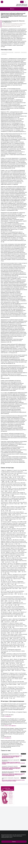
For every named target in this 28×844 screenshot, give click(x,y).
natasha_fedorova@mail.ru (10, 725)
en (25, 1)
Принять (14, 841)
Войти (13, 8)
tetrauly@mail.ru (7, 716)
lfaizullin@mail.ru (7, 738)
